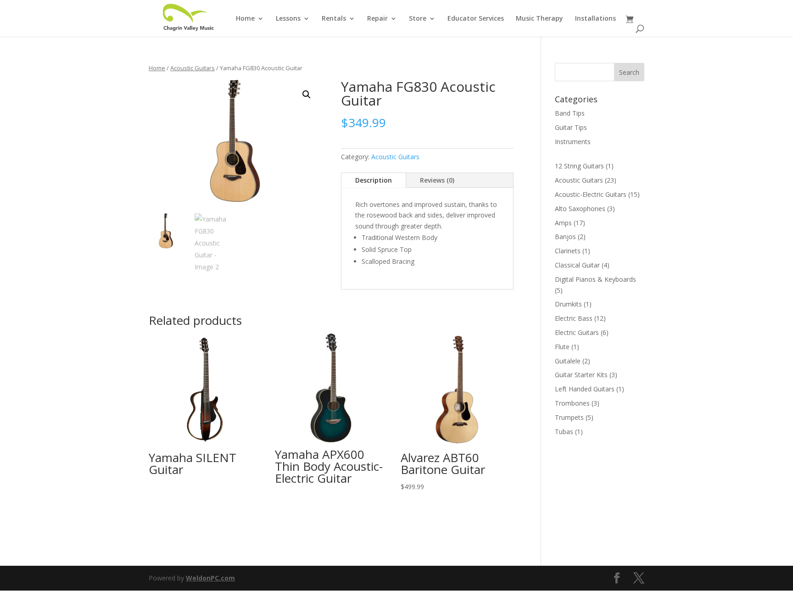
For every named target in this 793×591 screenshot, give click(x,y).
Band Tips (570, 113)
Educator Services (475, 18)
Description (373, 180)
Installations (595, 18)
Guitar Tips (571, 127)
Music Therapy (539, 18)
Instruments (573, 141)
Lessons (288, 18)
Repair (377, 18)
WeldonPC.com (210, 578)
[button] (306, 94)
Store (417, 18)
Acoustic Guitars (192, 68)
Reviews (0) (437, 180)
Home (245, 18)
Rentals (334, 18)
